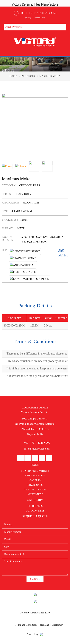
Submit (35, 578)
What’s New (35, 494)
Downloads (35, 485)
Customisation (35, 475)
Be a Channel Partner (35, 471)
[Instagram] (42, 458)
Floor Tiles (35, 506)
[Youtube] (35, 458)
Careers (35, 480)
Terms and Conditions (26, 624)
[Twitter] (49, 458)
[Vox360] (41, 634)
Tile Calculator (35, 489)
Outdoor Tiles (35, 510)
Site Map (44, 624)
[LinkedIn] (28, 458)
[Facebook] (21, 458)
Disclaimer (57, 624)
